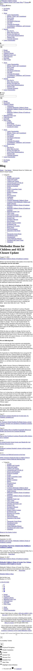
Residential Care (11, 224)
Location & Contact (12, 126)
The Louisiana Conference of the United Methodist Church (16, 629)
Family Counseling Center (14, 189)
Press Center (10, 18)
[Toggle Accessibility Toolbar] (1, 637)
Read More (12, 554)
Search (2, 94)
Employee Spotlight (12, 186)
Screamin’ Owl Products (14, 125)
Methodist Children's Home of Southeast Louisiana (14, 258)
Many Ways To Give (13, 32)
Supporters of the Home (13, 230)
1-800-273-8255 (25, 621)
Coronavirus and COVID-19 (15, 183)
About (5, 13)
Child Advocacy (8, 56)
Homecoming (11, 27)
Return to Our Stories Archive (8, 532)
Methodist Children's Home (7, 574)
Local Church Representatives (15, 35)
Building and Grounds (13, 178)
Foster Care (10, 191)
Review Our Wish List (13, 34)
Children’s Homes (9, 53)
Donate (27, 2)
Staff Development (12, 229)
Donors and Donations (13, 184)
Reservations (10, 123)
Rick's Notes (10, 227)
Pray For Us (10, 30)
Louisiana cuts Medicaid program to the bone (12, 454)
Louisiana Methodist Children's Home (17, 200)
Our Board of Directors (13, 21)
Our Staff (9, 23)
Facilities (9, 122)
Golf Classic (16, 2)
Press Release (11, 221)
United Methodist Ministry (14, 238)
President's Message (12, 219)
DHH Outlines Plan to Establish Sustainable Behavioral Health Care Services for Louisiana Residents (15, 430)
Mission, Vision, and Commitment (16, 16)
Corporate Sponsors (12, 38)
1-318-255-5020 (4, 582)
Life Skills (6, 58)
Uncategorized (11, 237)
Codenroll (18, 668)
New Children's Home (6, 2)
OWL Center (7, 59)
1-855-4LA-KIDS (23, 613)
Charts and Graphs (12, 179)
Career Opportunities (13, 15)
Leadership (10, 197)
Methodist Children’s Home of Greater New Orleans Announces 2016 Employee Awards (15, 563)
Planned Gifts (11, 37)
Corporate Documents (13, 24)
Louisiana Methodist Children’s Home (17, 107)
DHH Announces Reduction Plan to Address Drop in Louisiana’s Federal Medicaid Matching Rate (15, 458)
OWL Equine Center (13, 214)
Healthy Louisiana (12, 192)
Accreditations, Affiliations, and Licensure (18, 26)
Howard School (11, 195)
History (9, 194)
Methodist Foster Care (10, 55)
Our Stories (7, 8)
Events (9, 187)
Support (6, 29)
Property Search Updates (14, 222)
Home (1, 170)
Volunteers (10, 242)
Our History (10, 19)
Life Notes (10, 199)
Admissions (10, 106)
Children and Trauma (13, 181)
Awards (9, 176)
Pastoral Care (10, 218)
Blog (21, 2)
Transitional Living (12, 235)
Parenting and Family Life (14, 216)
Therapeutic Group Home (14, 234)
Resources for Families (13, 226)
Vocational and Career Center (15, 240)
